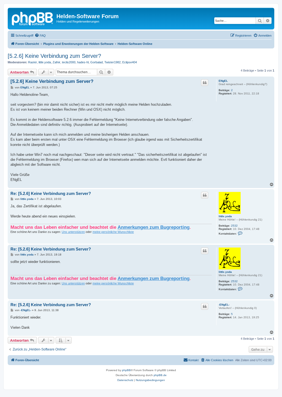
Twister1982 (112, 62)
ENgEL (223, 80)
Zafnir (56, 62)
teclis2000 (68, 62)
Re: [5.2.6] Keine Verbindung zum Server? (50, 193)
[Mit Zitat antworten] (204, 82)
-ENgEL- (224, 304)
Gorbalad (96, 62)
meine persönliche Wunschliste (113, 231)
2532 (234, 225)
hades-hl (83, 62)
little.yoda (45, 62)
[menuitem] (40, 35)
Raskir (32, 62)
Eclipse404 (129, 62)
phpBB (126, 370)
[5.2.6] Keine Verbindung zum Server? (54, 56)
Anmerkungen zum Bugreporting (153, 227)
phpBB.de (160, 375)
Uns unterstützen (73, 231)
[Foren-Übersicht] (32, 18)
